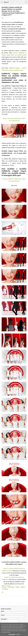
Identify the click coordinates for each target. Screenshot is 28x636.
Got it (18, 634)
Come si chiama (10, 587)
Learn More (11, 634)
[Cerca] (26, 2)
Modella (17, 587)
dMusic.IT (6, 2)
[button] (2, 18)
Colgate (4, 587)
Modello (23, 587)
